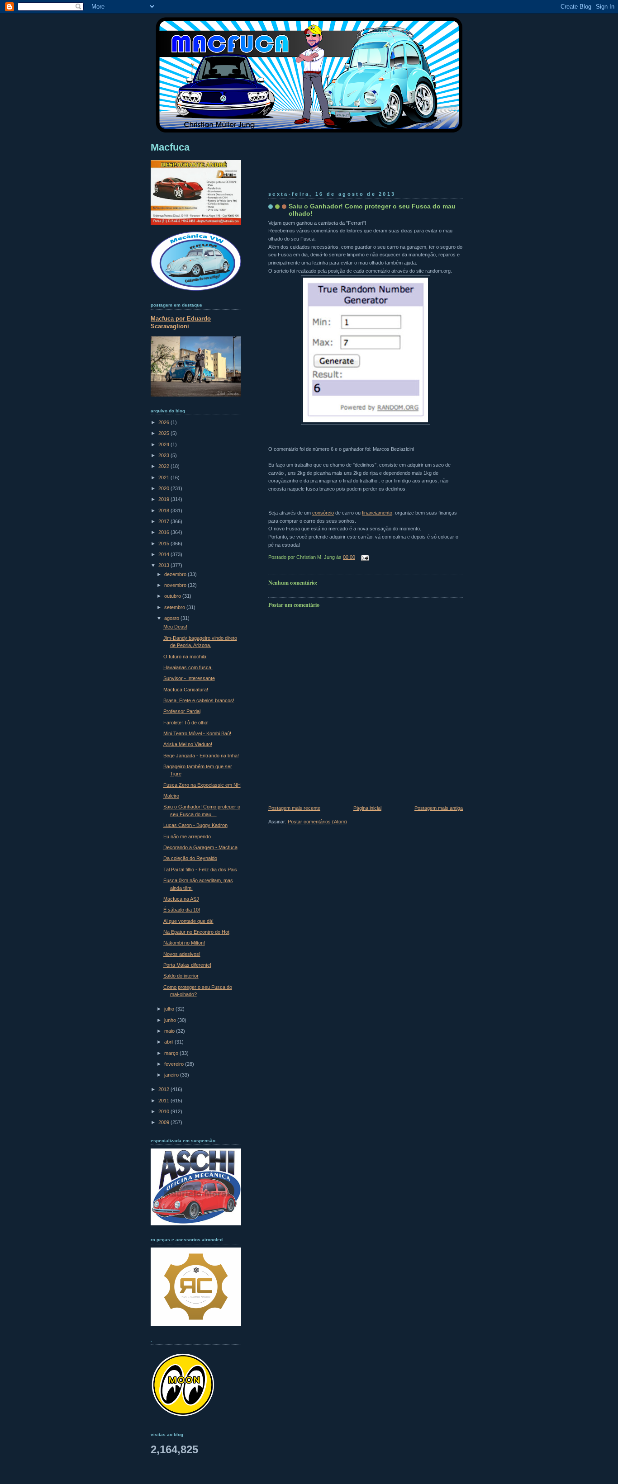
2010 (164, 1111)
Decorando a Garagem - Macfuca (200, 847)
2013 (164, 565)
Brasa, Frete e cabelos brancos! (198, 700)
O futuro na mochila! (185, 656)
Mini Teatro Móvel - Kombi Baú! (197, 733)
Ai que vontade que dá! (188, 921)
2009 (164, 1122)
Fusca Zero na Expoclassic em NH (202, 785)
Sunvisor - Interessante (189, 678)
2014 (164, 554)
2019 (164, 499)
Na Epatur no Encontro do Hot (196, 932)
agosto (172, 618)
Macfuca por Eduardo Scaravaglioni (181, 322)
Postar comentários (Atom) (317, 821)
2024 (164, 444)
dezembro (176, 574)
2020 (164, 488)
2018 (164, 510)
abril (169, 1041)
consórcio (323, 512)
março (172, 1053)
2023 (164, 455)
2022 (164, 466)
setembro (175, 607)
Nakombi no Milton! (184, 942)
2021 (164, 477)
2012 (164, 1089)
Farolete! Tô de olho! (186, 722)
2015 (164, 543)
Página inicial (367, 808)
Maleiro (171, 796)
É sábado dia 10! (181, 909)
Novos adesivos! (181, 954)
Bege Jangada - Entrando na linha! (201, 755)
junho (170, 1020)
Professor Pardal (181, 711)
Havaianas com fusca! (188, 667)
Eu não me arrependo (187, 836)
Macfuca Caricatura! (185, 689)
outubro (173, 596)
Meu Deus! (175, 626)
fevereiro (174, 1064)
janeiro (172, 1075)
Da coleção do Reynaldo (190, 858)
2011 (164, 1100)
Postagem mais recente (294, 808)
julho (170, 1008)
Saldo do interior (181, 975)
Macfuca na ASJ (181, 899)
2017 (164, 521)
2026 (164, 422)
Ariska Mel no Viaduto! (187, 744)
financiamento (377, 512)
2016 (164, 532)
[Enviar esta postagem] (364, 557)
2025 (164, 433)
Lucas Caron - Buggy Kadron (195, 825)
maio (170, 1031)
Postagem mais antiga (438, 808)
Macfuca (170, 147)
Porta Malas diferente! (187, 965)
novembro (176, 585)
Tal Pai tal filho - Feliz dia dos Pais (200, 869)
